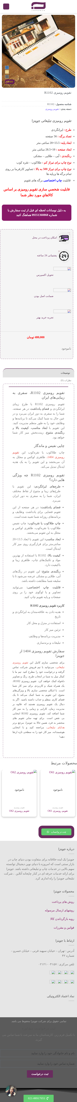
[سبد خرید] (6, 7)
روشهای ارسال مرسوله (59, 910)
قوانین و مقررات (64, 927)
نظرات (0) (66, 380)
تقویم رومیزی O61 (58, 810)
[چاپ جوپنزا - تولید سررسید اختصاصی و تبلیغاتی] (38, 6)
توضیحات (65, 373)
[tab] (38, 372)
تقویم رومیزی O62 (19, 810)
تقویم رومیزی (52, 109)
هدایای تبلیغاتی (55, 727)
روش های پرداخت (63, 901)
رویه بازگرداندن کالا (62, 918)
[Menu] (72, 6)
